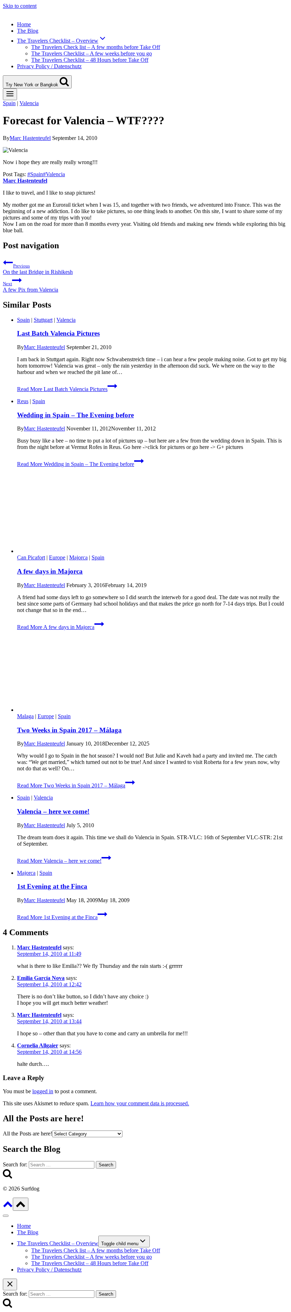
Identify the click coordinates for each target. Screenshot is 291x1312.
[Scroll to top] (8, 1207)
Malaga (25, 716)
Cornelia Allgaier (37, 1045)
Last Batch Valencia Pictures (58, 333)
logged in (42, 1091)
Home (24, 24)
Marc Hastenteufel (30, 138)
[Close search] (10, 1284)
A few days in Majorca (50, 571)
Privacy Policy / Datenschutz (49, 66)
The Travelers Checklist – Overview (57, 1243)
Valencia (29, 103)
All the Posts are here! (27, 1134)
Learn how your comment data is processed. (139, 1103)
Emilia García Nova (41, 978)
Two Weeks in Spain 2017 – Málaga (69, 730)
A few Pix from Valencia (30, 287)
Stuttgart (43, 320)
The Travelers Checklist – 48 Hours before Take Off (89, 60)
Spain (9, 103)
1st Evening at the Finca (52, 886)
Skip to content (20, 6)
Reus (22, 401)
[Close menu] (6, 1216)
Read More (62, 389)
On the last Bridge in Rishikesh (38, 269)
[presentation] (152, 513)
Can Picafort (31, 557)
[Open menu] (10, 94)
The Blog (27, 31)
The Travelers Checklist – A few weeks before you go (91, 53)
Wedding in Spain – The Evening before (75, 415)
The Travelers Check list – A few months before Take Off (95, 47)
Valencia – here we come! (53, 811)
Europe (57, 557)
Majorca (78, 557)
